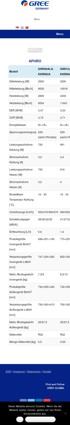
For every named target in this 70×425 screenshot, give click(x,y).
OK (20, 419)
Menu (37, 19)
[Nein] (65, 413)
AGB (8, 371)
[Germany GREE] (35, 5)
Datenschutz (34, 371)
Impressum (19, 371)
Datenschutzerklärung (40, 419)
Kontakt (47, 371)
